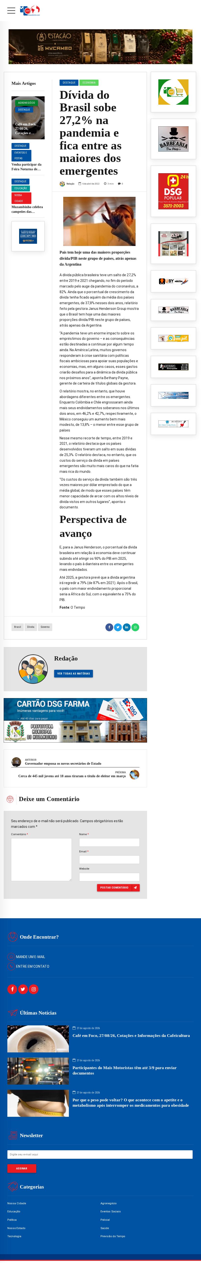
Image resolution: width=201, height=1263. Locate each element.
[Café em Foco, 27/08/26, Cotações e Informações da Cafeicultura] (28, 118)
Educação (20, 188)
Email (83, 851)
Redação (70, 183)
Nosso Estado (16, 1228)
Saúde (104, 1228)
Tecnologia (14, 1236)
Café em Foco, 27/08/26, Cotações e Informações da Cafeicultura (26, 133)
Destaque (24, 109)
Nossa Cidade (18, 198)
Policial (105, 1219)
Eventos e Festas (20, 155)
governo (45, 627)
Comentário (19, 834)
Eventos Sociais (110, 1211)
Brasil (17, 627)
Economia (89, 82)
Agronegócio (26, 102)
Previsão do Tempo (112, 1236)
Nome (84, 834)
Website (84, 868)
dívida (30, 627)
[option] (99, 221)
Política (12, 1219)
